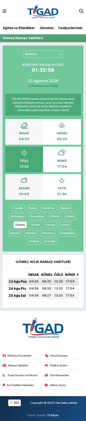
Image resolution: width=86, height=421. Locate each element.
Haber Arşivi (58, 385)
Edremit (55, 216)
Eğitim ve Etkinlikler (19, 28)
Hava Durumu (58, 355)
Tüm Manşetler (59, 375)
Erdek (70, 216)
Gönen (35, 224)
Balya (32, 208)
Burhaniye (17, 216)
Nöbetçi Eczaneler (20, 355)
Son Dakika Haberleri (20, 385)
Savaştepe (67, 232)
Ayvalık (18, 208)
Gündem (47, 28)
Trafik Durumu (58, 365)
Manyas (31, 232)
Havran (50, 224)
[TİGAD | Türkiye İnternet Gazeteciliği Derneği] (43, 11)
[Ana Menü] (4, 11)
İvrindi (65, 224)
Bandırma (48, 208)
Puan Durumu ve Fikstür (22, 375)
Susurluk (50, 241)
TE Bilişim (53, 415)
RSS (16, 402)
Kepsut (15, 232)
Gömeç (20, 224)
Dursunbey (37, 216)
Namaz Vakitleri (18, 365)
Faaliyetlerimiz (70, 28)
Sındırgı (34, 241)
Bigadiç (65, 208)
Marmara (48, 232)
